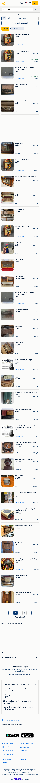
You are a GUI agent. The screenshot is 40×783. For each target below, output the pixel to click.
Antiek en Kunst (16, 28)
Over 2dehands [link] (6, 759)
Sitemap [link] (4, 763)
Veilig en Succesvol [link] (26, 743)
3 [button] (24, 613)
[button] (26, 3)
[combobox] (17, 9)
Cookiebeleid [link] (24, 750)
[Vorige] (10, 613)
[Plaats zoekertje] (35, 3)
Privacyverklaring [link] (7, 750)
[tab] (3, 18)
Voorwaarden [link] (24, 747)
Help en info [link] (5, 747)
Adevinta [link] (23, 759)
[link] (4, 3)
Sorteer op (21, 15)
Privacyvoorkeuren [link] (7, 754)
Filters (6, 28)
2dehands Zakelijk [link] (7, 743)
